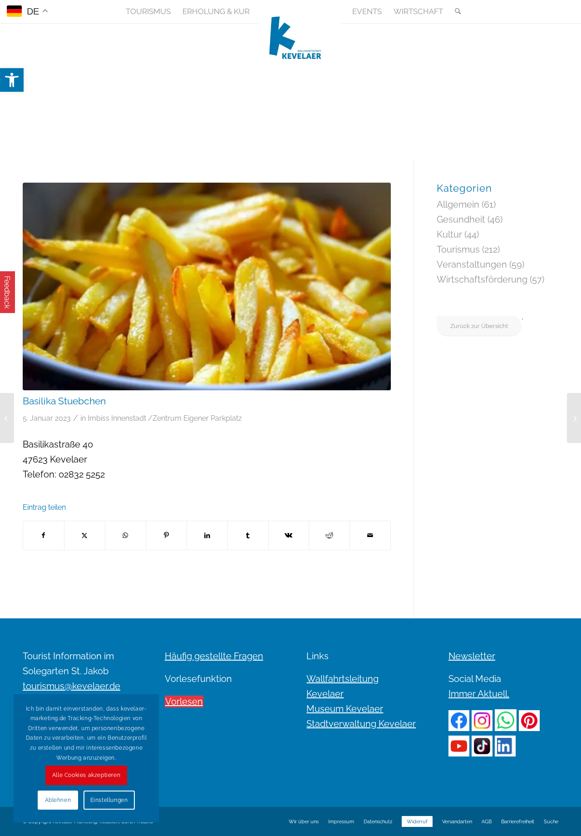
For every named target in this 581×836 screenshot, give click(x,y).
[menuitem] (148, 11)
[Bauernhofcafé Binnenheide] (574, 418)
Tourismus (458, 249)
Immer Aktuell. (478, 693)
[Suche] (455, 11)
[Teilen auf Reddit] (329, 535)
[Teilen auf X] (84, 535)
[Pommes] (207, 286)
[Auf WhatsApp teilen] (125, 535)
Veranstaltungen (472, 264)
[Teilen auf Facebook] (43, 535)
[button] (12, 80)
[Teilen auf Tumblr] (248, 535)
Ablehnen (58, 800)
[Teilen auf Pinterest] (166, 535)
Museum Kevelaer (344, 708)
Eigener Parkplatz (212, 418)
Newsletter (471, 656)
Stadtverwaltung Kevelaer (361, 723)
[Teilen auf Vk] (289, 535)
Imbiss (98, 418)
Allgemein (458, 204)
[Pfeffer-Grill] (7, 418)
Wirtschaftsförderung (482, 279)
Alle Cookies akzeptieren (86, 775)
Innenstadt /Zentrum (146, 418)
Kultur (449, 234)
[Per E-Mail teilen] (370, 535)
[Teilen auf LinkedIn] (207, 535)
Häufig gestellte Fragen (214, 656)
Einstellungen (109, 800)
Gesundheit (461, 219)
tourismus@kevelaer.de (71, 686)
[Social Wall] (551, 11)
